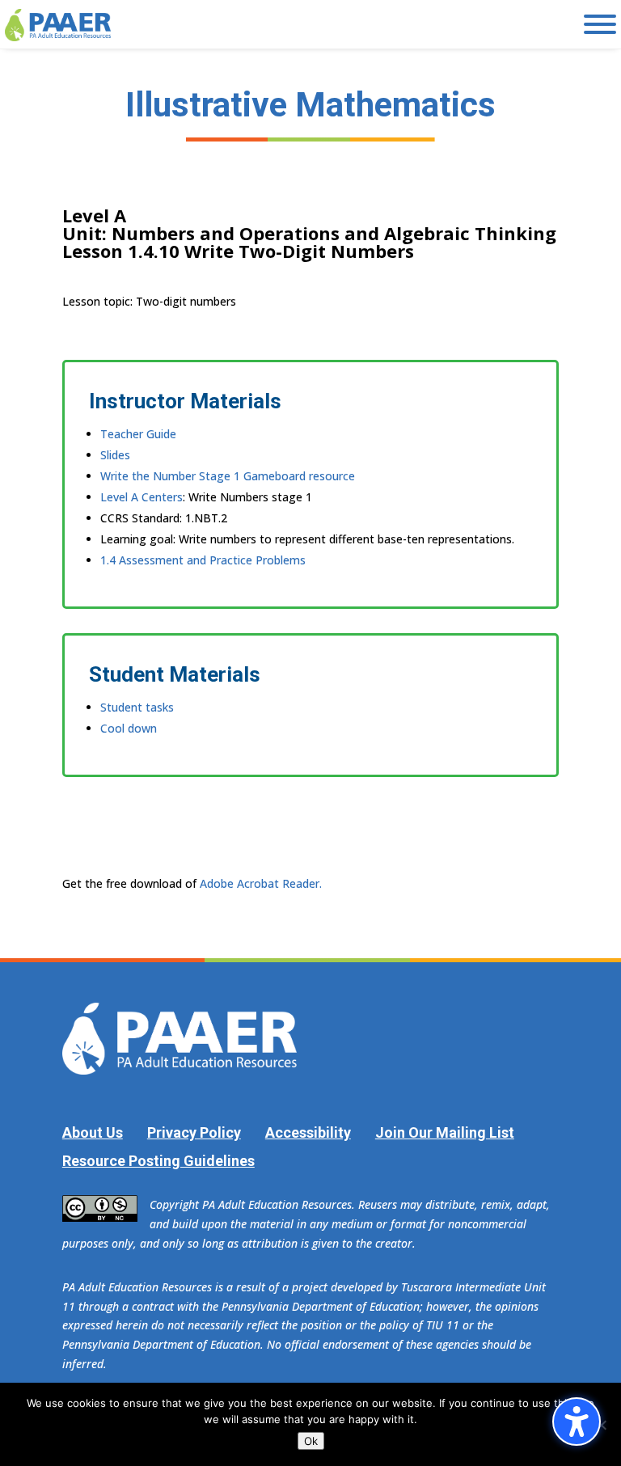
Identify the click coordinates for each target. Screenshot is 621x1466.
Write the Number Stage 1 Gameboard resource (227, 476)
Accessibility (308, 1132)
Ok (311, 1440)
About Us (92, 1132)
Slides (115, 455)
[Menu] (600, 24)
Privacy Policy (194, 1132)
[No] (601, 1425)
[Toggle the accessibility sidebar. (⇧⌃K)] (576, 1421)
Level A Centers (141, 497)
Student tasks (137, 707)
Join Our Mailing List (444, 1132)
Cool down (128, 728)
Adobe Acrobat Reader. (261, 883)
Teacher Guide (138, 433)
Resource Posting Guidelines (158, 1160)
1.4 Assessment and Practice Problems (203, 560)
